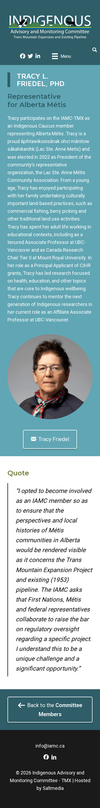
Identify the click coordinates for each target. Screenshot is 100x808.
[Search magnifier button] (94, 49)
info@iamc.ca (50, 746)
